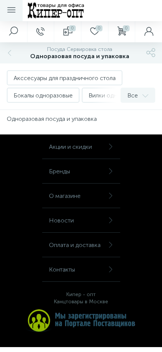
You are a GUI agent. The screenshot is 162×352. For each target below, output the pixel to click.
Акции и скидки (70, 146)
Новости (61, 220)
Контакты (62, 269)
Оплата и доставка (75, 245)
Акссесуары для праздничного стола (65, 78)
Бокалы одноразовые (43, 95)
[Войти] (148, 31)
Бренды (59, 171)
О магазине (65, 195)
